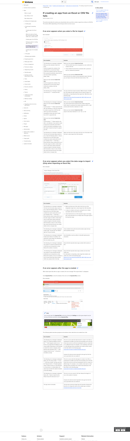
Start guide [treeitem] (26, 5)
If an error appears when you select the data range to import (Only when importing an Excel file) (101, 16)
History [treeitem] (26, 89)
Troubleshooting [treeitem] (27, 141)
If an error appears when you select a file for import (102, 10)
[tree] (31, 210)
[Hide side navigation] (41, 430)
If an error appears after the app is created (102, 20)
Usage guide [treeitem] (26, 138)
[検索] (92, 1)
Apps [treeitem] (25, 10)
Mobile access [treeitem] (27, 135)
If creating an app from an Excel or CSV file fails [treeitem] (31, 46)
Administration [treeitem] (27, 129)
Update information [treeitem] (28, 143)
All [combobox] (62, 1)
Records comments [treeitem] (29, 87)
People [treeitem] (25, 124)
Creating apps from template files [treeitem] (32, 50)
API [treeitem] (25, 101)
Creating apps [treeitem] (28, 23)
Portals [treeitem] (25, 116)
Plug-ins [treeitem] (26, 92)
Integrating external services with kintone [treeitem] (30, 104)
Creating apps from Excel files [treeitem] (31, 31)
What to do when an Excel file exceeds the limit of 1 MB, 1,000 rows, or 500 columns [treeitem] (32, 35)
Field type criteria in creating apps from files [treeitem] (32, 42)
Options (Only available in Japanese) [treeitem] (29, 132)
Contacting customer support (66, 439)
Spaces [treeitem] (25, 118)
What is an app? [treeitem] (28, 13)
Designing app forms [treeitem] (29, 59)
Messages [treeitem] (26, 126)
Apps (50, 6)
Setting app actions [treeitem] (28, 61)
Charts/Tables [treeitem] (27, 81)
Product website (40, 439)
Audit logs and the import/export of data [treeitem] (29, 75)
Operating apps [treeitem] (28, 72)
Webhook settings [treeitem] (28, 98)
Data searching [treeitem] (27, 110)
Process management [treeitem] (29, 64)
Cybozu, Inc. (24, 439)
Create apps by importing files (72, 6)
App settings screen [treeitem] (29, 15)
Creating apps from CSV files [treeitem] (32, 39)
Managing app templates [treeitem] (30, 56)
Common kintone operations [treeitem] (30, 7)
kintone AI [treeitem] (26, 108)
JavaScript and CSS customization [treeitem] (29, 95)
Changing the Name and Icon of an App (72, 388)
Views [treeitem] (26, 79)
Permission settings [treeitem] (29, 67)
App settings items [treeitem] (28, 18)
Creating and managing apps (59, 6)
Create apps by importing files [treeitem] (30, 27)
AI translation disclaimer (105, 1)
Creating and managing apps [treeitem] (30, 21)
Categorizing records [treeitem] (29, 69)
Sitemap (83, 439)
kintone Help (45, 6)
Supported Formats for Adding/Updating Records (75, 349)
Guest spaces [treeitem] (27, 121)
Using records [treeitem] (27, 84)
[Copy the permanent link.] (92, 13)
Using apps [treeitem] (27, 53)
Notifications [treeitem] (26, 113)
